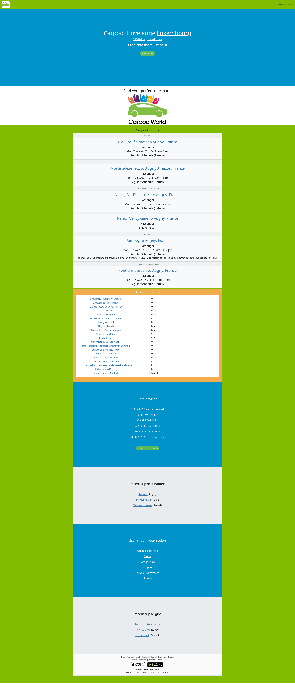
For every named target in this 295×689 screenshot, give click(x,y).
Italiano (152, 660)
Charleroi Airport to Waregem (106, 298)
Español (160, 660)
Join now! (147, 53)
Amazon (143, 494)
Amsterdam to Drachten (106, 361)
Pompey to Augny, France (147, 240)
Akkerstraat (142, 635)
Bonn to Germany (105, 314)
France (148, 578)
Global (147, 556)
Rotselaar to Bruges (105, 353)
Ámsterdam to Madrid (106, 357)
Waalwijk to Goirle (106, 334)
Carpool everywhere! (147, 572)
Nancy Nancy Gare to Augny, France (147, 218)
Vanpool (147, 567)
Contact (145, 657)
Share (153, 657)
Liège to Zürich (106, 326)
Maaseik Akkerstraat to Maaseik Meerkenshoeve (106, 365)
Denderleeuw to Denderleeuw (106, 306)
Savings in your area (147, 448)
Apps (172, 657)
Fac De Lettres (143, 624)
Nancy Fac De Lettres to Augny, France (147, 194)
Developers (163, 657)
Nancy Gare (143, 629)
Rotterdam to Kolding (105, 369)
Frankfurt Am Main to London (106, 318)
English (134, 660)
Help (123, 657)
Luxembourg (174, 33)
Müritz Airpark (144, 499)
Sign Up (282, 4)
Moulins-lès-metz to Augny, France (147, 141)
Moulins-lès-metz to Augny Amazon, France (147, 168)
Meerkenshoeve (142, 505)
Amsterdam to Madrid (106, 373)
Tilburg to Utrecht (105, 322)
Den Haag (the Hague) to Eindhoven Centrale (106, 345)
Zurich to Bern (105, 310)
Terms (130, 657)
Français (143, 660)
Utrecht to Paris (105, 337)
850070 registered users (147, 39)
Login (290, 4)
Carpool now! (147, 561)
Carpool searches (147, 550)
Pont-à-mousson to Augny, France (147, 270)
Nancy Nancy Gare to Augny (106, 341)
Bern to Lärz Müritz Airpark (106, 349)
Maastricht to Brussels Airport (106, 330)
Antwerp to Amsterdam (105, 302)
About (137, 657)
